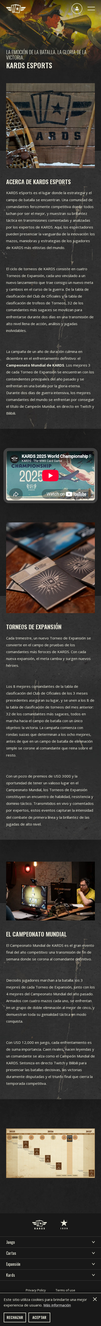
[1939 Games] (64, 1219)
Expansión (13, 1264)
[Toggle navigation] (91, 8)
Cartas (11, 1253)
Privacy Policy (36, 1290)
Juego (10, 1242)
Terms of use (65, 1290)
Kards (10, 1275)
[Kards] (16, 9)
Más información (57, 1305)
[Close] (95, 1299)
